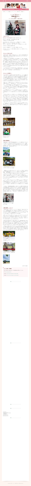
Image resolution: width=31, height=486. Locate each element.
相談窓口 (22, 11)
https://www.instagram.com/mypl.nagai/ (13, 275)
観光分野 (21, 18)
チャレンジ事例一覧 (17, 11)
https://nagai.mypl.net (8, 271)
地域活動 (18, 18)
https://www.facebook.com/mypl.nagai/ (12, 273)
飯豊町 (15, 17)
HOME (4, 11)
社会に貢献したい (15, 18)
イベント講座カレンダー (9, 11)
